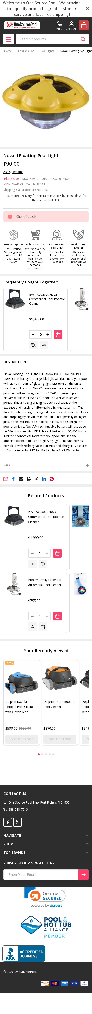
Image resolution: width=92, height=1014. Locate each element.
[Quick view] (44, 345)
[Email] (21, 479)
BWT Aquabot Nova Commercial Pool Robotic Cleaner (47, 298)
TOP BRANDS (14, 852)
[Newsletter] (83, 874)
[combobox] (52, 39)
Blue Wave (11, 179)
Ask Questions (13, 171)
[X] (36, 479)
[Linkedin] (44, 479)
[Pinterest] (52, 479)
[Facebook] (13, 479)
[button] (13, 246)
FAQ (6, 465)
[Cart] (84, 25)
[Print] (29, 479)
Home (8, 51)
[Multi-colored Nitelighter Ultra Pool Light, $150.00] (81, 584)
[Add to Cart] (58, 334)
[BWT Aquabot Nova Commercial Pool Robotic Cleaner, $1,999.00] (14, 516)
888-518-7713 (18, 809)
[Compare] (33, 345)
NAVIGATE (12, 835)
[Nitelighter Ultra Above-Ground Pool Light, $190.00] (81, 516)
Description (14, 362)
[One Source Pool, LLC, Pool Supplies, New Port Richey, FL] (23, 953)
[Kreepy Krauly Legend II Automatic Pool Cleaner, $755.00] (14, 584)
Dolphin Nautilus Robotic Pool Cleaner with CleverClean (20, 707)
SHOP (8, 844)
